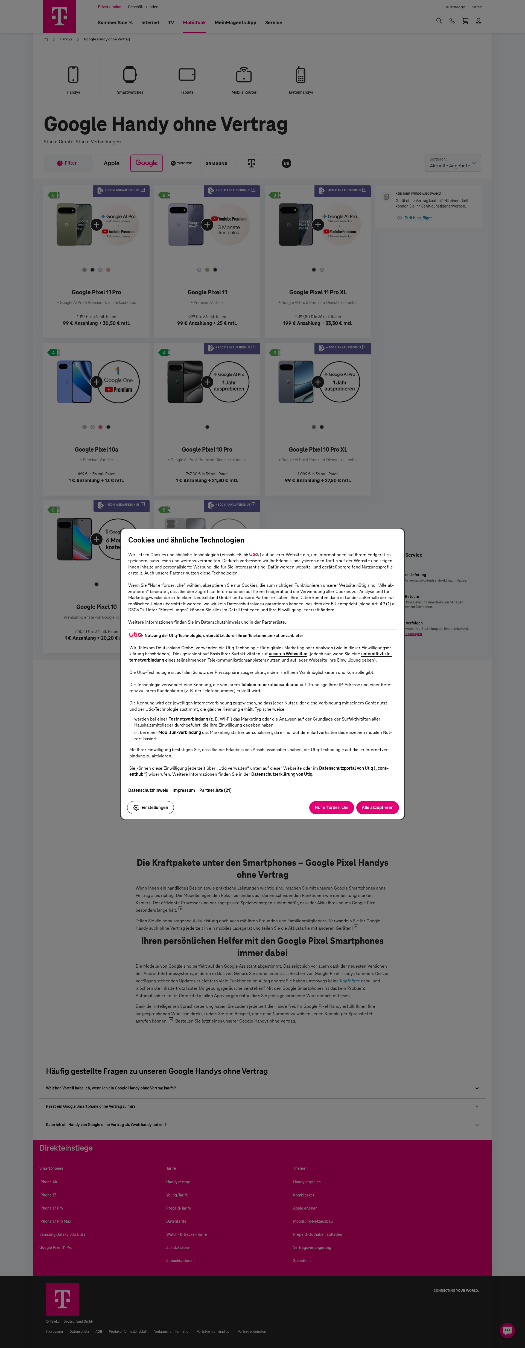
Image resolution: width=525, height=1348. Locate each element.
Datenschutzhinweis (148, 790)
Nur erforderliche (332, 807)
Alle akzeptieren (377, 807)
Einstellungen (155, 807)
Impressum (184, 790)
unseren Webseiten (288, 654)
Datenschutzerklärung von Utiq (281, 774)
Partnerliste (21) (215, 790)
